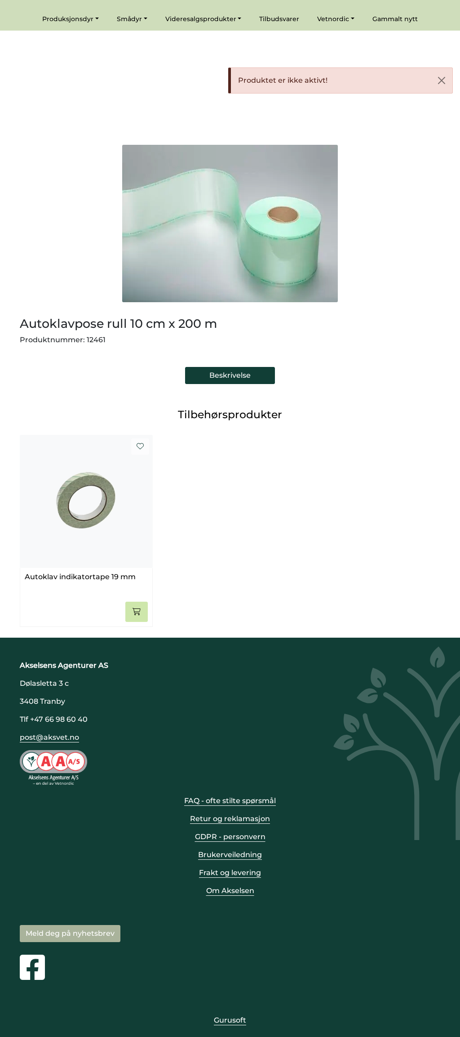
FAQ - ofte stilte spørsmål (230, 800)
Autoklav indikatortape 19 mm (80, 576)
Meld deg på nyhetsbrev (70, 933)
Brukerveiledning (230, 854)
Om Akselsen (230, 890)
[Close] (441, 80)
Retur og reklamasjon (230, 818)
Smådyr (129, 19)
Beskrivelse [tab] (230, 375)
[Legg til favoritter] (140, 446)
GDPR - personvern (230, 836)
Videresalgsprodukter (200, 19)
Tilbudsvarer (279, 19)
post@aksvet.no (49, 737)
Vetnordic (333, 19)
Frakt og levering (230, 872)
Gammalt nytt (395, 19)
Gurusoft (230, 1020)
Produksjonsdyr (67, 19)
